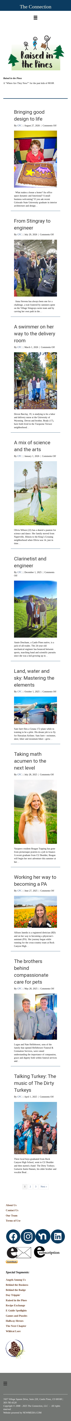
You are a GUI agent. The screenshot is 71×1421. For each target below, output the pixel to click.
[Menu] (35, 17)
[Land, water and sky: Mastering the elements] (35, 710)
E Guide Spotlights (16, 1310)
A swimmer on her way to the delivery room (34, 333)
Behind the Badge (16, 1290)
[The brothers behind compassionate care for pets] (35, 1016)
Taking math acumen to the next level (30, 761)
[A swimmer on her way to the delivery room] (35, 380)
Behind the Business (17, 1284)
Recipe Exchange (15, 1305)
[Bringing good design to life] (35, 159)
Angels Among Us (16, 1279)
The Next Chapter (16, 1326)
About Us (11, 1205)
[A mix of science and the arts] (35, 493)
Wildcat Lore (13, 1331)
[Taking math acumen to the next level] (35, 811)
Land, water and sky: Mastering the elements (34, 678)
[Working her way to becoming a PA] (35, 911)
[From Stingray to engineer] (35, 268)
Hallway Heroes (14, 1320)
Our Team (11, 1215)
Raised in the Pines (16, 1300)
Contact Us (12, 1210)
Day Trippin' (13, 1295)
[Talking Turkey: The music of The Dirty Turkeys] (35, 1128)
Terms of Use (13, 1220)
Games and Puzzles (16, 1315)
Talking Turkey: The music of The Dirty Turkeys (35, 1083)
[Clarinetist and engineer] (35, 609)
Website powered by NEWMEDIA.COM (22, 1412)
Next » (44, 1186)
